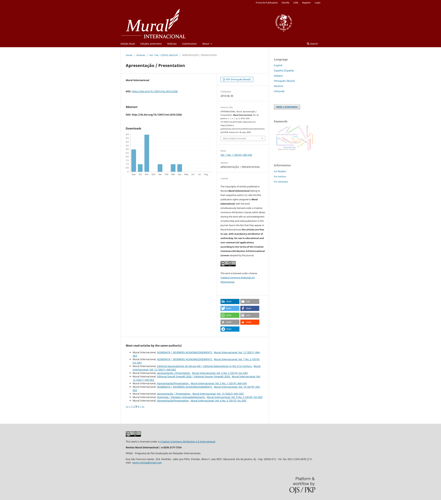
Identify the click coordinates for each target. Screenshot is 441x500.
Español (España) (284, 70)
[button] (229, 301)
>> (143, 406)
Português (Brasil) (284, 80)
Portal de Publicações (267, 2)
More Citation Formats (234, 138)
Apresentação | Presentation (174, 393)
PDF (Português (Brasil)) (238, 79)
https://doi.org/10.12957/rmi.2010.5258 (155, 91)
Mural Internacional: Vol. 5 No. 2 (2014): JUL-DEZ (220, 373)
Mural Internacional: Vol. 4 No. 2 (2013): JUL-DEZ (218, 400)
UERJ (295, 2)
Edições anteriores (151, 43)
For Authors (280, 176)
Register (306, 2)
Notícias (172, 43)
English (278, 65)
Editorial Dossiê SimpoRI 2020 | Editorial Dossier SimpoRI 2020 (193, 376)
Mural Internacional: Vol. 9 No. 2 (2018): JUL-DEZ (235, 397)
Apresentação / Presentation (174, 373)
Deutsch (278, 86)
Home (129, 55)
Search (313, 43)
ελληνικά (279, 91)
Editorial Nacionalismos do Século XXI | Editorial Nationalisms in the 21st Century (204, 366)
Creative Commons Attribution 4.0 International (187, 441)
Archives (140, 55)
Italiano (278, 75)
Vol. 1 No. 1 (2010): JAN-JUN (163, 55)
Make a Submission (287, 106)
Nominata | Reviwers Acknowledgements (181, 397)
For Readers (280, 171)
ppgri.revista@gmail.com (147, 462)
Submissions (189, 43)
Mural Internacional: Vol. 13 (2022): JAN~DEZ (218, 393)
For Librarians (281, 181)
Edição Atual (128, 43)
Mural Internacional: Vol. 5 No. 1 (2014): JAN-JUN (219, 383)
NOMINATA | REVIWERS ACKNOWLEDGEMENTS (185, 352)
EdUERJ (285, 2)
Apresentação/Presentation (173, 383)
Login (317, 2)
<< (127, 406)
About (206, 43)
